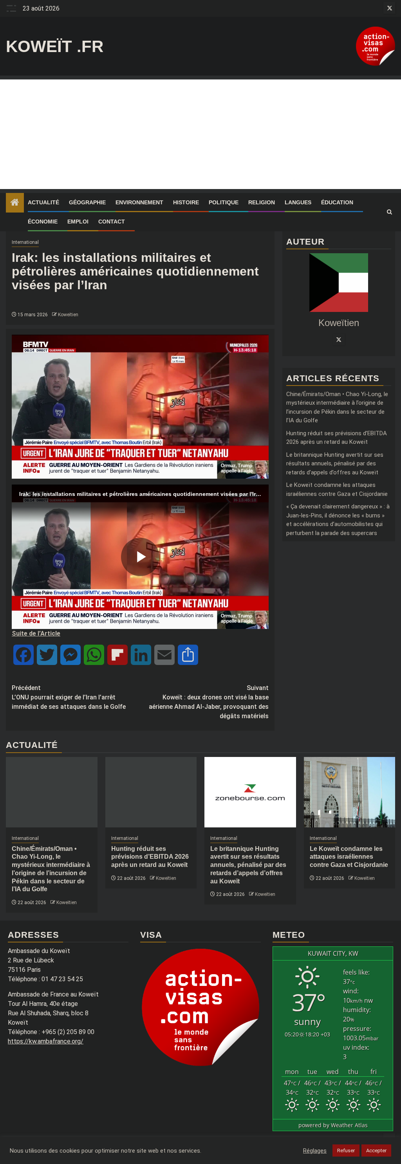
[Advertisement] (200, 134)
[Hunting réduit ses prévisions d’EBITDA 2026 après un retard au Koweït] (151, 792)
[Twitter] (339, 339)
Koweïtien (68, 314)
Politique (223, 202)
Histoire (186, 202)
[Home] (15, 203)
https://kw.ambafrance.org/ (45, 1041)
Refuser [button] (346, 1150)
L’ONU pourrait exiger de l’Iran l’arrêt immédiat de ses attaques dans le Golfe (69, 697)
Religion (261, 202)
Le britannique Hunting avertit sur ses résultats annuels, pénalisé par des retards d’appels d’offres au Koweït (334, 463)
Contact (111, 221)
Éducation (337, 202)
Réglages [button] (315, 1150)
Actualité (43, 202)
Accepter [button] (376, 1150)
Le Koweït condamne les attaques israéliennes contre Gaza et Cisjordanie (349, 856)
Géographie (87, 202)
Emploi (78, 221)
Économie (43, 221)
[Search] (389, 212)
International (25, 242)
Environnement (139, 202)
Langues (298, 202)
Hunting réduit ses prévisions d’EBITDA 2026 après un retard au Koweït (150, 856)
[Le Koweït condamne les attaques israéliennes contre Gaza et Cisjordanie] (350, 792)
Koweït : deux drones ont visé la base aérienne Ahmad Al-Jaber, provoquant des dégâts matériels (209, 702)
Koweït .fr (54, 46)
